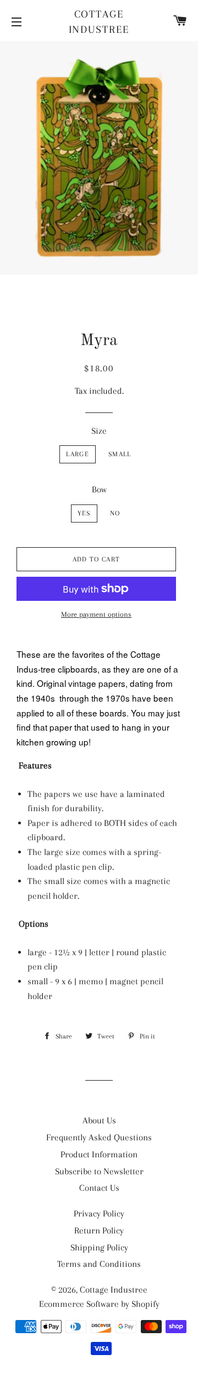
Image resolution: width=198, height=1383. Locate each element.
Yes (84, 513)
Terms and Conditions (99, 1264)
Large (77, 454)
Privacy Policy (99, 1213)
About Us (99, 1120)
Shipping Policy (99, 1247)
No (115, 513)
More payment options (96, 614)
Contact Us (99, 1188)
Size (99, 431)
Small (119, 454)
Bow (99, 489)
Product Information (99, 1154)
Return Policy (99, 1230)
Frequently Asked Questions (99, 1137)
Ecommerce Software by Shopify (99, 1304)
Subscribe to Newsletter (99, 1171)
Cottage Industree (99, 22)
